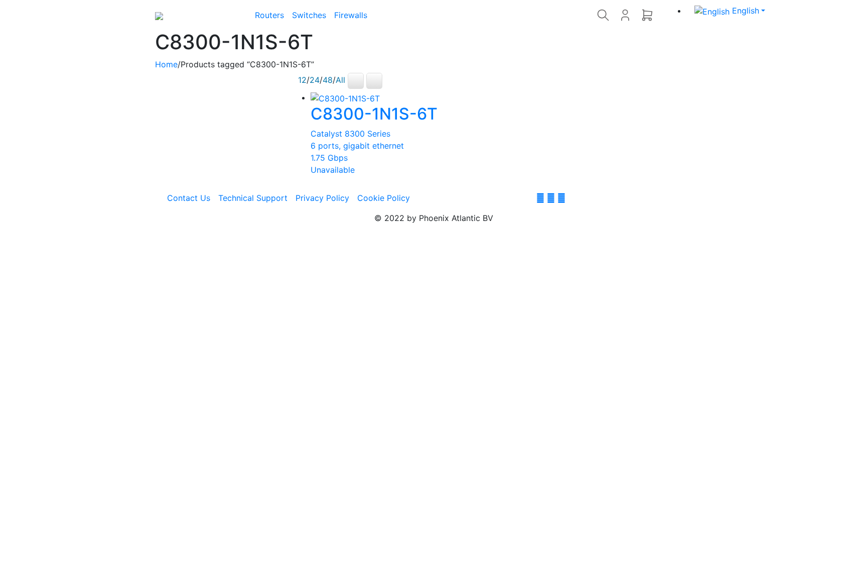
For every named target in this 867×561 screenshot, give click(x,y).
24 (315, 80)
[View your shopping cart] (647, 15)
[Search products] (603, 15)
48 (328, 80)
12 (302, 80)
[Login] (625, 15)
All (340, 80)
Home (166, 64)
